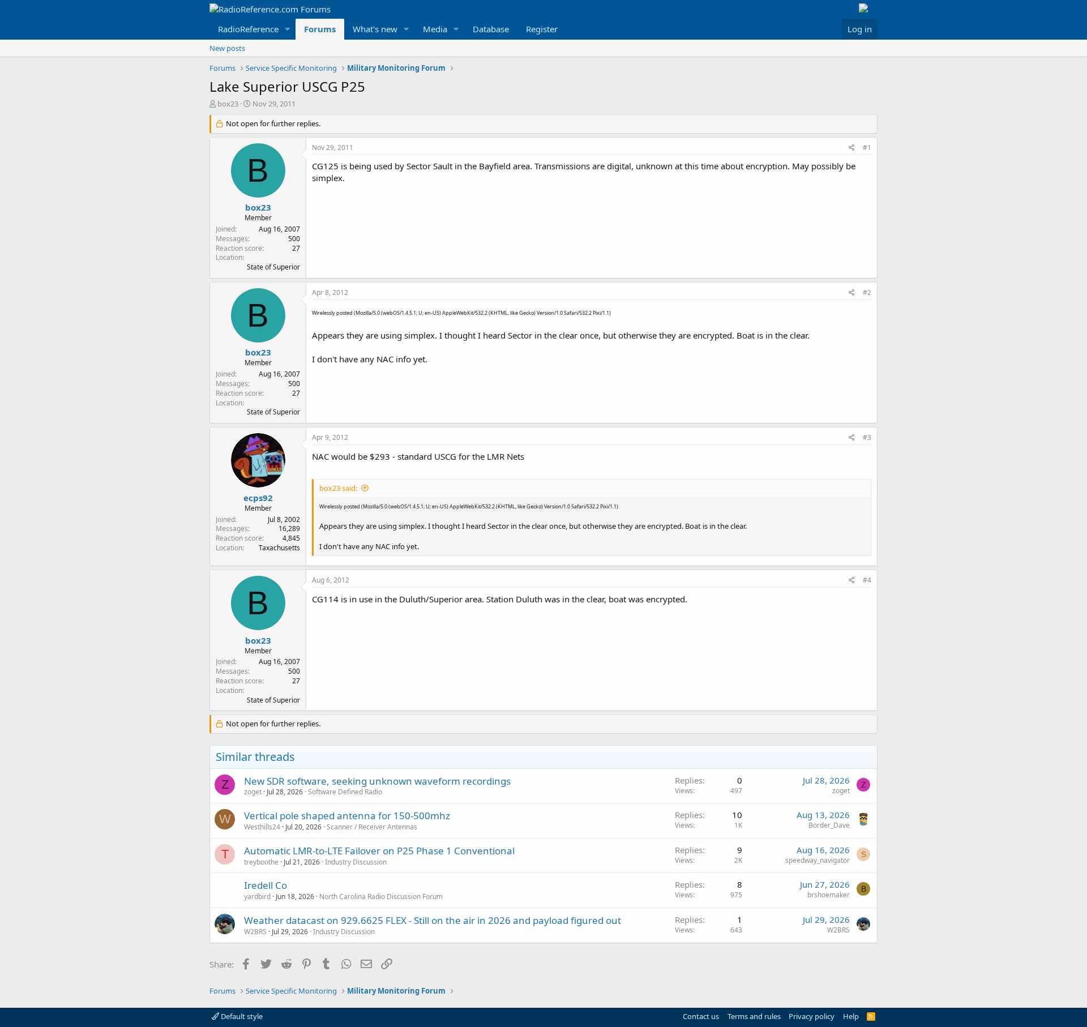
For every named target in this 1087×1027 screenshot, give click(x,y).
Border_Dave (829, 825)
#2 (867, 292)
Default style (241, 1016)
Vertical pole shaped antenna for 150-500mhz (347, 815)
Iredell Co (265, 885)
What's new (375, 29)
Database (491, 29)
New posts (227, 48)
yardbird (257, 896)
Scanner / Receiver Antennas (372, 827)
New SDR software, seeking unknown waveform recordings (377, 781)
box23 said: (338, 488)
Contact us (701, 1016)
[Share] (852, 148)
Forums (320, 29)
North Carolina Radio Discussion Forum (381, 896)
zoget (253, 792)
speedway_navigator (817, 860)
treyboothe (261, 862)
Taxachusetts (279, 548)
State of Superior (273, 267)
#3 (867, 437)
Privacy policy (811, 1016)
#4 (867, 580)
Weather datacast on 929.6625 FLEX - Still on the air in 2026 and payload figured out (432, 920)
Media (435, 29)
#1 (867, 147)
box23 (227, 104)
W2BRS (255, 931)
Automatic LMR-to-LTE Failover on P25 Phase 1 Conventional (379, 850)
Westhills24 (262, 827)
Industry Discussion (356, 862)
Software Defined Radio (345, 792)
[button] (288, 29)
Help (851, 1016)
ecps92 (258, 497)
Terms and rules (754, 1016)
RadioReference (248, 29)
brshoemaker (828, 895)
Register (542, 29)
